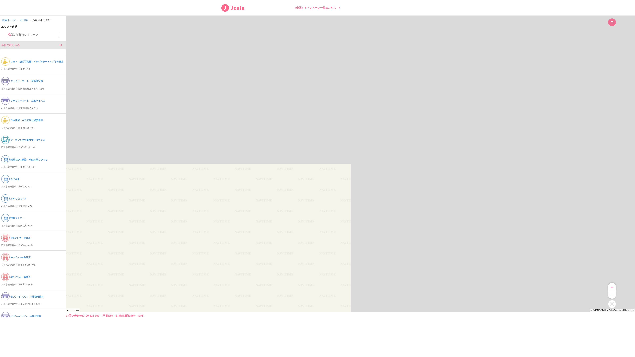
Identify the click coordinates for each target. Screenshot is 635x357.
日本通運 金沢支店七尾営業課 (26, 120)
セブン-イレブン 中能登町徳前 (27, 296)
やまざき (15, 179)
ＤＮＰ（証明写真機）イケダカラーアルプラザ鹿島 (37, 61)
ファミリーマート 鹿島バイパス (27, 100)
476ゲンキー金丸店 (20, 237)
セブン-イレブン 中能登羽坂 (25, 316)
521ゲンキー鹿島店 (20, 276)
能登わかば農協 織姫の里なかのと (28, 159)
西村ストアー (17, 218)
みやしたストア (18, 198)
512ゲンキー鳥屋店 (20, 257)
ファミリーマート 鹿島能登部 (26, 81)
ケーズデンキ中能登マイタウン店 (27, 139)
